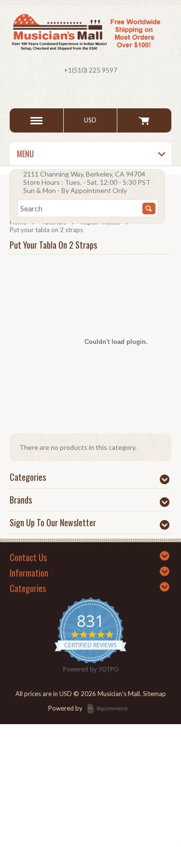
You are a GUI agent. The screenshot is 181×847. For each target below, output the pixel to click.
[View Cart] (144, 120)
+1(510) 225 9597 (90, 70)
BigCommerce (110, 709)
